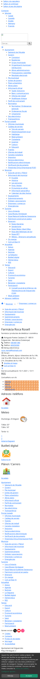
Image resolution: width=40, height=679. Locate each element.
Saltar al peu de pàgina (12, 6)
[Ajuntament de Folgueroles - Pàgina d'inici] (14, 37)
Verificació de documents (15, 536)
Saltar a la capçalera (11, 1)
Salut (7, 618)
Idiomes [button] (8, 13)
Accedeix (4, 408)
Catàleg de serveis (12, 518)
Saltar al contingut (10, 4)
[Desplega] (15, 304)
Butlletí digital (10, 595)
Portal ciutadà (7, 513)
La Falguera (9, 592)
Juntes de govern (11, 493)
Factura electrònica (12, 531)
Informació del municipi (14, 312)
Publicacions (10, 389)
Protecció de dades (12, 639)
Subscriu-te (5, 459)
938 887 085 (15, 343)
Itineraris (8, 575)
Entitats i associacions (13, 319)
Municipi (9, 304)
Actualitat (5, 582)
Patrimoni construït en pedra (16, 572)
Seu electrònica (11, 508)
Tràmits (8, 521)
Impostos (8, 528)
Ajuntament (6, 482)
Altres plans (9, 498)
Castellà (11, 18)
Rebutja (10, 676)
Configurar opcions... (8, 671)
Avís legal (8, 641)
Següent (11, 441)
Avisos (7, 384)
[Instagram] (22, 630)
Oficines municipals (12, 516)
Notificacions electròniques (16, 534)
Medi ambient (10, 626)
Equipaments (10, 314)
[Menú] (2, 47)
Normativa (9, 505)
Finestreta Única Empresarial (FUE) (19, 539)
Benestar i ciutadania (13, 621)
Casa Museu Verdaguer (14, 567)
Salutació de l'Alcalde (13, 485)
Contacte (5, 11)
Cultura (8, 610)
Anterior (4, 441)
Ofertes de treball (12, 523)
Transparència (10, 510)
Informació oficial (12, 500)
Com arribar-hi (10, 366)
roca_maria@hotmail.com (11, 350)
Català (10, 16)
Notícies (8, 387)
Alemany (11, 23)
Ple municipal (10, 490)
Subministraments (12, 317)
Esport (7, 608)
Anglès (11, 21)
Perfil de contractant (13, 503)
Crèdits (7, 633)
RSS (6, 600)
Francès (11, 26)
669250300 (15, 345)
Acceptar (29, 676)
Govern (8, 487)
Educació (8, 605)
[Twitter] (15, 630)
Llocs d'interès (10, 564)
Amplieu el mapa (10, 363)
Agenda (8, 381)
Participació (9, 623)
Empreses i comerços (27, 303)
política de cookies (21, 668)
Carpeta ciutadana (12, 526)
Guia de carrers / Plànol (14, 309)
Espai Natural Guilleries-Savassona (19, 569)
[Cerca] (29, 43)
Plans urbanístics (11, 495)
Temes (4, 603)
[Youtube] (19, 630)
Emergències (10, 324)
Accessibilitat (10, 644)
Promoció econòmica (13, 613)
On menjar (9, 577)
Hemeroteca (10, 598)
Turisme (4, 562)
